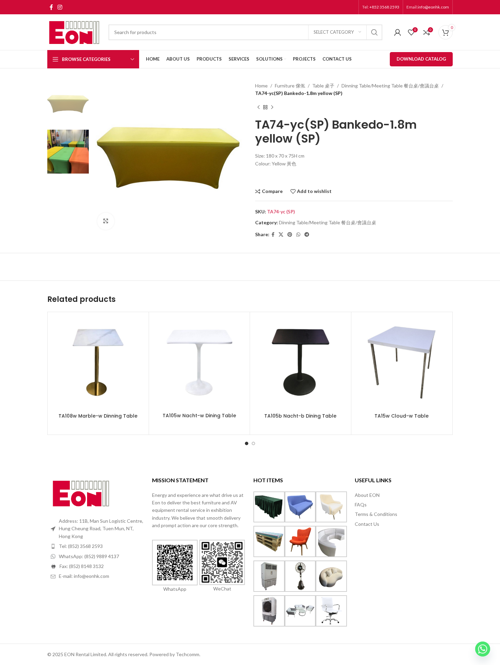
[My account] (397, 32)
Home (261, 85)
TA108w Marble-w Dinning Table (98, 415)
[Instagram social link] (59, 7)
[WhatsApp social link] (298, 234)
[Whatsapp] (482, 649)
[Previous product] (258, 107)
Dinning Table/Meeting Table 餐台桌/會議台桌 (390, 85)
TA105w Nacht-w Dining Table (199, 415)
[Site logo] (74, 31)
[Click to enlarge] (105, 221)
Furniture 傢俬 (290, 85)
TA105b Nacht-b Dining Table (300, 415)
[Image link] (81, 493)
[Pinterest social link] (289, 234)
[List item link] (98, 546)
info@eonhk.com (433, 7)
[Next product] (272, 107)
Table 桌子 (323, 85)
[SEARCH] (374, 32)
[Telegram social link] (306, 234)
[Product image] (98, 362)
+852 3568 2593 (384, 7)
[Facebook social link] (51, 7)
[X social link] (281, 234)
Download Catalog (421, 59)
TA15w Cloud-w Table (401, 415)
